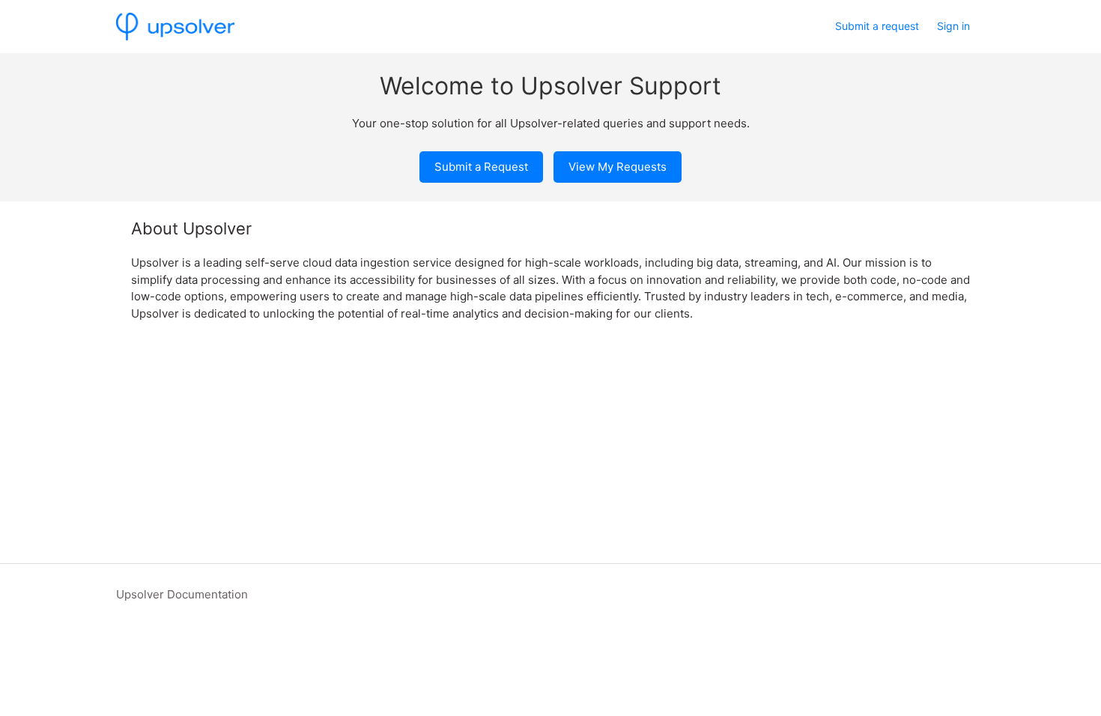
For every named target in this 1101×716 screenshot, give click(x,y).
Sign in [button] (953, 25)
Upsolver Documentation (182, 594)
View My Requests (617, 167)
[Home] (175, 26)
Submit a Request (481, 167)
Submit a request (877, 25)
